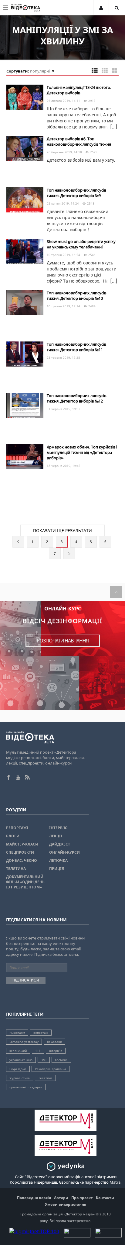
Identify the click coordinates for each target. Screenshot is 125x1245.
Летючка (58, 860)
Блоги (12, 836)
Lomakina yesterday (24, 1042)
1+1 (38, 1051)
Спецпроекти (20, 852)
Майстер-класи (22, 844)
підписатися (25, 980)
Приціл (56, 868)
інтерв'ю (55, 1051)
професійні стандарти (25, 1087)
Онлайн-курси (64, 852)
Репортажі (17, 827)
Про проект (82, 1197)
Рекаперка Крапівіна (50, 1069)
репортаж (40, 1032)
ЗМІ (43, 1060)
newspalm (54, 1042)
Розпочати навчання (63, 640)
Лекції (55, 836)
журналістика (19, 1078)
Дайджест (59, 844)
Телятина (16, 868)
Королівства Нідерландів (33, 1182)
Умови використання (65, 1204)
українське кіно (20, 1060)
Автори (61, 1197)
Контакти (105, 1197)
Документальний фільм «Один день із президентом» (25, 882)
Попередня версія (34, 1197)
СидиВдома (17, 1069)
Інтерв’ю (58, 827)
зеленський (18, 1051)
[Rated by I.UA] (77, 1235)
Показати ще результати (62, 530)
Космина (61, 1060)
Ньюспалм (17, 1032)
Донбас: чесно (21, 860)
